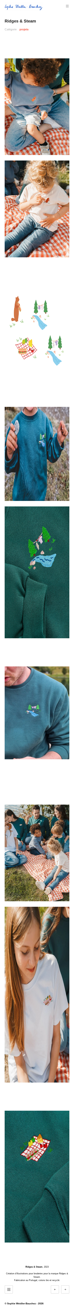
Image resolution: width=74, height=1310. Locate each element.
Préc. (58, 1289)
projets (24, 29)
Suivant (68, 1289)
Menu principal (67, 6)
